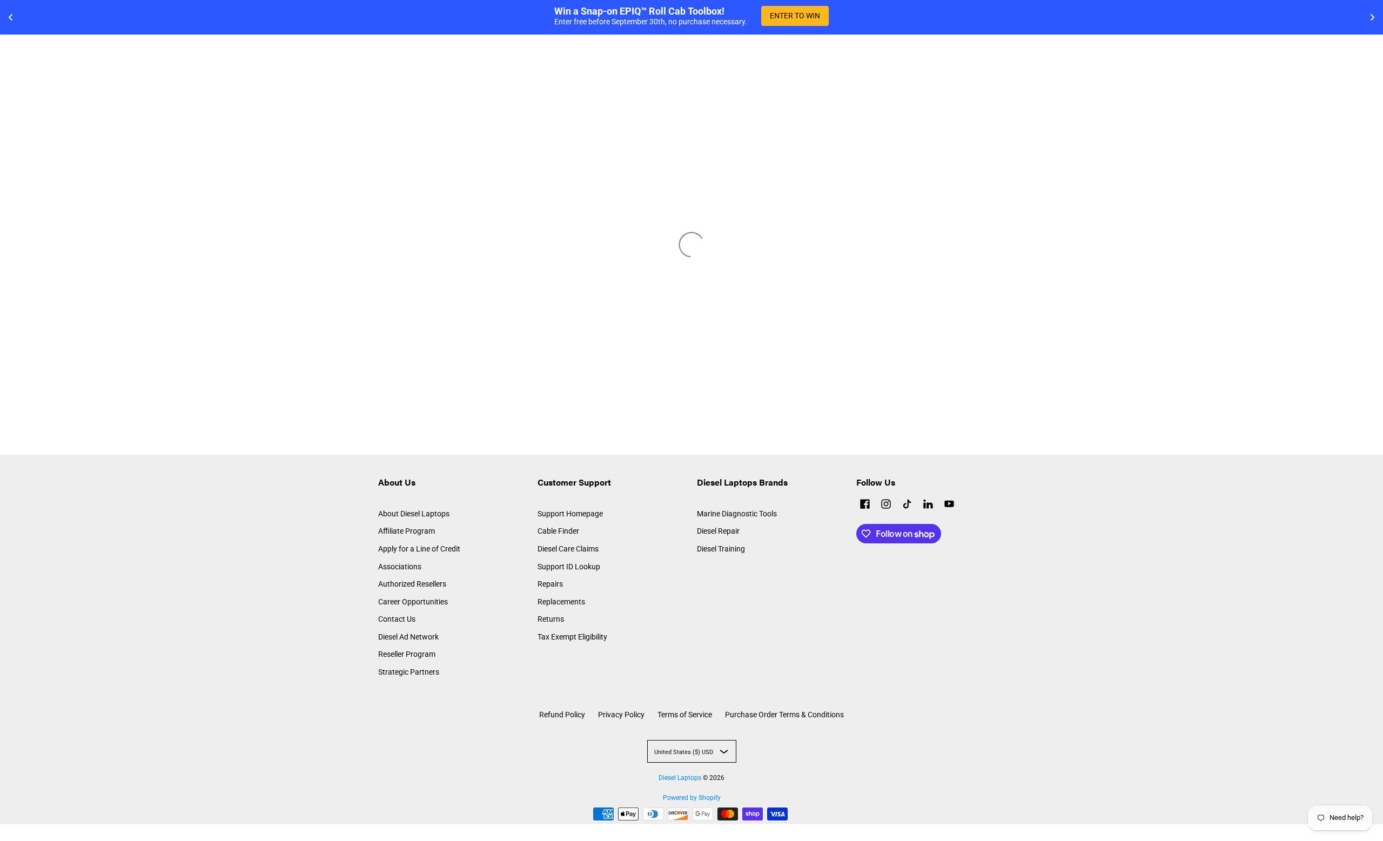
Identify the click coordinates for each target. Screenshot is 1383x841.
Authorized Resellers (412, 584)
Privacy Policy (621, 714)
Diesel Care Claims (568, 548)
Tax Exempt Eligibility (572, 637)
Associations (399, 566)
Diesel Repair (718, 531)
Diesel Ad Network (408, 637)
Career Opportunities (413, 601)
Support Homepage (570, 513)
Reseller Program (406, 654)
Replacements (561, 601)
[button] (864, 505)
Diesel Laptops (680, 778)
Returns (551, 619)
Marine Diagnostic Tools (737, 513)
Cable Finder (558, 531)
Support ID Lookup (569, 566)
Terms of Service (684, 714)
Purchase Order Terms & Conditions (784, 714)
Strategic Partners (408, 672)
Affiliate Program (406, 531)
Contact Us (396, 619)
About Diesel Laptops (413, 513)
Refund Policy (562, 714)
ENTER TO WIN (795, 15)
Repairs (550, 584)
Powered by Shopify (692, 798)
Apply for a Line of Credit (419, 548)
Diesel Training (721, 548)
